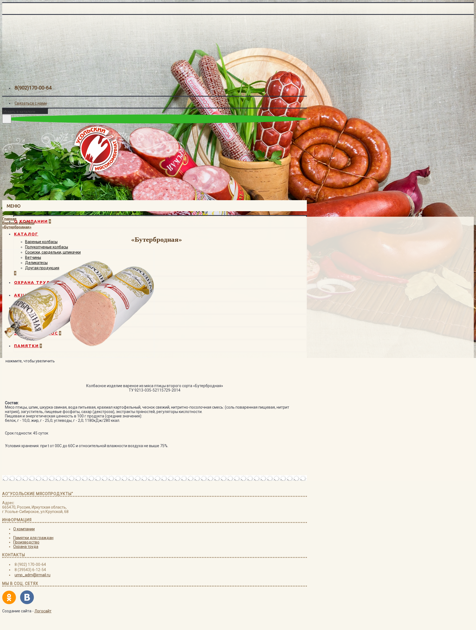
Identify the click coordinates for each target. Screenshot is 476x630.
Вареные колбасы (41, 242)
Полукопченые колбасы (46, 247)
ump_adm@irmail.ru (32, 575)
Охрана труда (25, 546)
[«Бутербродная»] (78, 356)
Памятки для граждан (33, 538)
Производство (26, 542)
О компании (24, 529)
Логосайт (43, 611)
